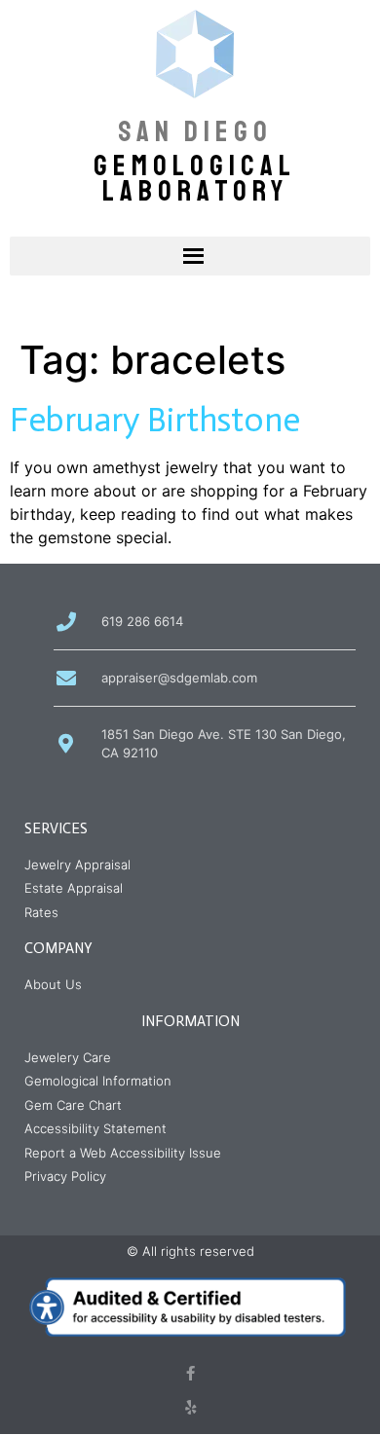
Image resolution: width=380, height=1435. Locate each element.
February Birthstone (155, 419)
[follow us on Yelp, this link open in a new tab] (190, 1407)
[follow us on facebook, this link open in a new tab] (190, 1373)
